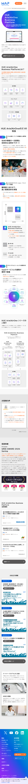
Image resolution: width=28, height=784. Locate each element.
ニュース (16, 750)
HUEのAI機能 (5, 744)
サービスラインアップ (6, 755)
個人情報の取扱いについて (6, 775)
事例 (3, 758)
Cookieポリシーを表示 (5, 782)
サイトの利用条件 (14, 775)
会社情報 (16, 738)
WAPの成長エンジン (18, 744)
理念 (15, 742)
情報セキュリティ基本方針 (6, 777)
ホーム (6, 8)
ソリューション (5, 746)
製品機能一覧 (5, 740)
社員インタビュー (5, 770)
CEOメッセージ (17, 746)
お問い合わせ (18, 3)
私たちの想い (17, 740)
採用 (3, 768)
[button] (13, 430)
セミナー (4, 762)
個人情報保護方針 (13, 777)
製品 (3, 738)
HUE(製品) (9, 8)
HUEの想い (4, 742)
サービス (4, 753)
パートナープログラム (6, 750)
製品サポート (4, 748)
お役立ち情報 (5, 765)
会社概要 (16, 748)
